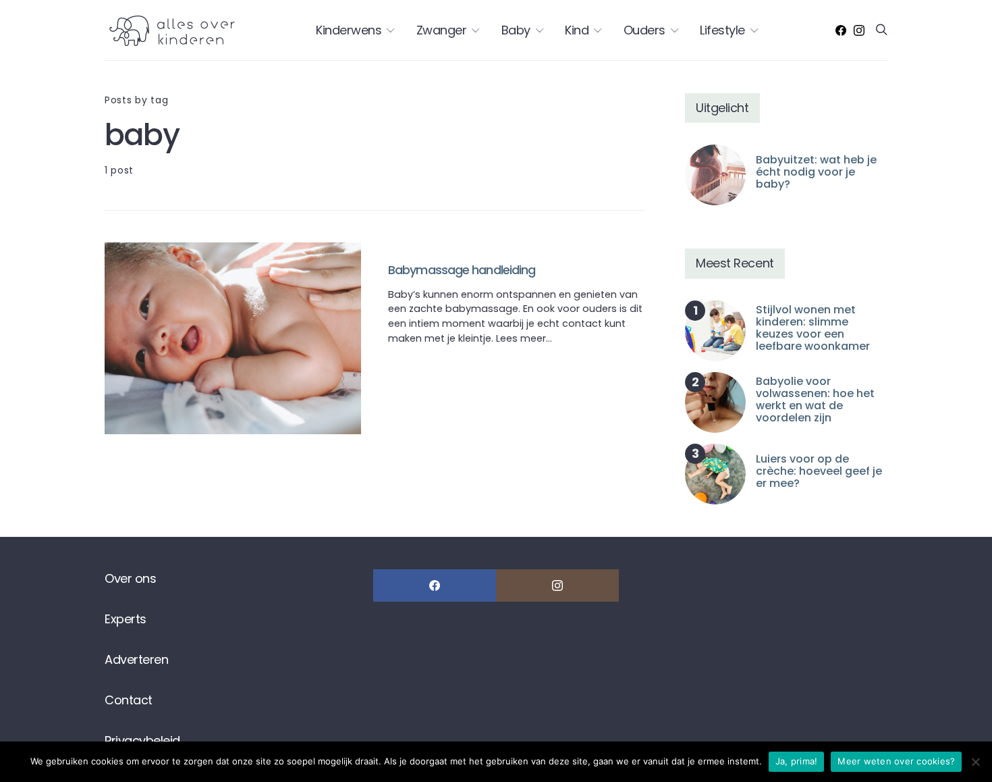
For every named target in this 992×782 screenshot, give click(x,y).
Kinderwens (348, 30)
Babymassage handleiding (461, 269)
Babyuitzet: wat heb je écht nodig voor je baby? (816, 172)
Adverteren (136, 659)
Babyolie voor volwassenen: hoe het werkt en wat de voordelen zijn (815, 399)
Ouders (644, 30)
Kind (576, 30)
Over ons (130, 578)
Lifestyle (722, 30)
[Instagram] (859, 30)
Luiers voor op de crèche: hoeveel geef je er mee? (819, 471)
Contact (129, 700)
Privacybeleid (142, 740)
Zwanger (441, 30)
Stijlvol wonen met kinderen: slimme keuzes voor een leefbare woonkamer (813, 328)
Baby (515, 30)
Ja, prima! (796, 761)
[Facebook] (840, 30)
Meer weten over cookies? (896, 761)
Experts (125, 618)
